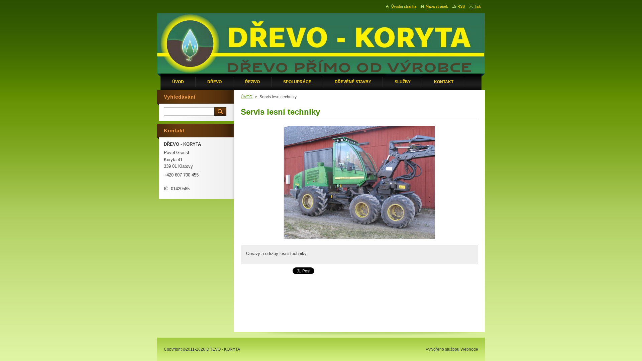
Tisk (477, 6)
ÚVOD (246, 97)
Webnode (469, 349)
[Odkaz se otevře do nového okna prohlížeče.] (359, 239)
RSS (461, 6)
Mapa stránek (437, 6)
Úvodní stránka (403, 6)
